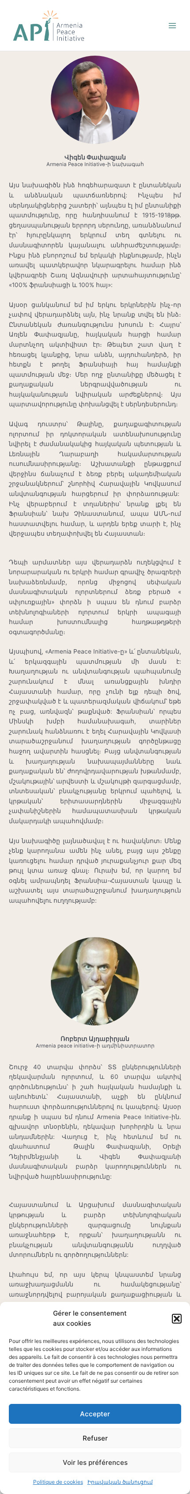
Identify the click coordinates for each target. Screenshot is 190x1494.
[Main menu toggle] (172, 25)
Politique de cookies (58, 1482)
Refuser (95, 1438)
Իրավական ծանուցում (120, 1482)
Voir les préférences (95, 1462)
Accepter (95, 1414)
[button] (176, 1318)
